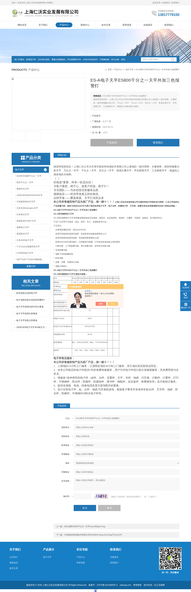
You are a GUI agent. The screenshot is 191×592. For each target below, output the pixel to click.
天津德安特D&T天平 (25, 201)
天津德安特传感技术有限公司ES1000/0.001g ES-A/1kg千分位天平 (93, 535)
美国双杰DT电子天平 (26, 221)
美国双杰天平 (22, 234)
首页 (110, 69)
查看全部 (30, 266)
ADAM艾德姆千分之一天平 (29, 176)
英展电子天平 (22, 227)
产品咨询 (112, 142)
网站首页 (22, 25)
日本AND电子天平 (25, 240)
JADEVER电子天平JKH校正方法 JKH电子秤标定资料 (32, 327)
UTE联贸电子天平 (24, 253)
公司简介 (14, 557)
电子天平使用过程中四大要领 (29, 306)
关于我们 (43, 25)
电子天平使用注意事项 (26, 313)
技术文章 (106, 25)
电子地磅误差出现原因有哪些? (30, 300)
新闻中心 (85, 25)
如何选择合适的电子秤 (26, 293)
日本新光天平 (22, 214)
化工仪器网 (159, 585)
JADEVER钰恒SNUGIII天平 (29, 195)
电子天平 (130, 69)
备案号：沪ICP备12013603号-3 (103, 585)
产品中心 (64, 25)
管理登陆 (137, 585)
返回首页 (156, 3)
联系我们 (175, 3)
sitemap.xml (125, 585)
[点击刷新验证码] (101, 496)
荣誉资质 (126, 25)
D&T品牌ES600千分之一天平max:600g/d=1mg (84, 526)
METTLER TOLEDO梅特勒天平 (31, 259)
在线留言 (166, 3)
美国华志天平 (22, 189)
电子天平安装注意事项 (26, 320)
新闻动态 (14, 562)
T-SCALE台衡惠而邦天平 (28, 246)
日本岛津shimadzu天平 (27, 208)
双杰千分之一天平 (24, 182)
